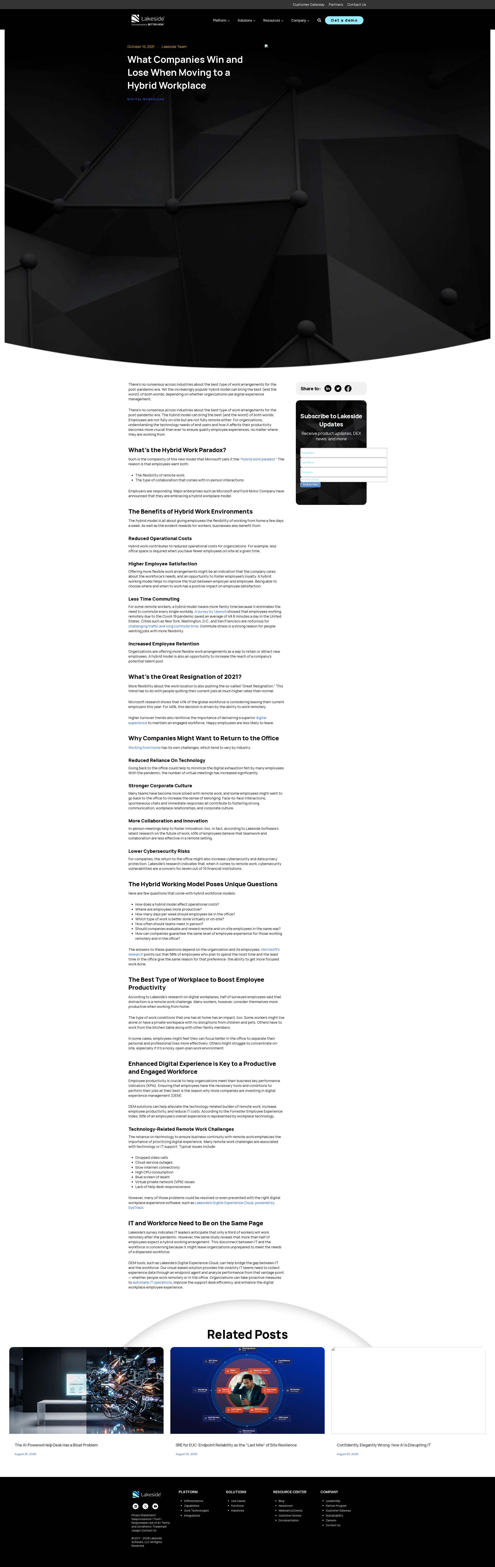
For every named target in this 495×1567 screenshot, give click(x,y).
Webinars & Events (290, 1510)
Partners (336, 4)
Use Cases (238, 1501)
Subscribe (310, 484)
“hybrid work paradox (257, 459)
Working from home (144, 747)
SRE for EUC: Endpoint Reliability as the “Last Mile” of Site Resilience (236, 1445)
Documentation (289, 1520)
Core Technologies (196, 1510)
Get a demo (344, 20)
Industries (237, 1510)
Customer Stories (290, 1515)
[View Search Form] (319, 20)
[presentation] (86, 1390)
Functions (237, 1505)
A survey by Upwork (211, 611)
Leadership (333, 1501)
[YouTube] (155, 1506)
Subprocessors (141, 1519)
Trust (156, 1519)
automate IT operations (152, 1282)
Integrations (192, 1515)
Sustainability (334, 1515)
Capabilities (191, 1505)
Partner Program (336, 1505)
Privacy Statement (143, 1515)
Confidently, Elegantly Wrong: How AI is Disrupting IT (384, 1445)
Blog (281, 1501)
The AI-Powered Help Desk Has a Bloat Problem (56, 1445)
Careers (331, 1520)
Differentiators (193, 1501)
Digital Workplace (146, 99)
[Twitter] (145, 1506)
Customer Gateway (308, 4)
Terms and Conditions (150, 1524)
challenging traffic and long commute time (163, 626)
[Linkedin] (135, 1506)
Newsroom (286, 1505)
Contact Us (356, 4)
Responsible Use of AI (145, 1522)
